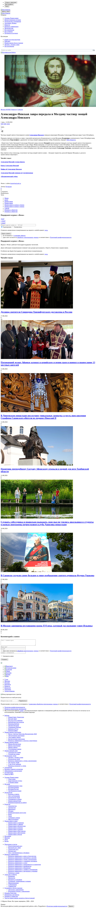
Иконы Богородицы (14, 744)
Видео (6, 841)
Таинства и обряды (10, 874)
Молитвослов (8, 28)
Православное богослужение (13, 43)
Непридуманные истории (12, 20)
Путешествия (8, 772)
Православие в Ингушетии (17, 831)
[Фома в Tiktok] (7, 671)
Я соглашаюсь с (14, 235)
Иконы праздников (14, 745)
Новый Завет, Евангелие (16, 717)
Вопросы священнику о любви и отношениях (23, 869)
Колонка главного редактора (13, 769)
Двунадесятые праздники (16, 735)
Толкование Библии (14, 727)
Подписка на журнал (11, 33)
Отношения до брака (15, 799)
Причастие (11, 878)
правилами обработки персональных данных (43, 704)
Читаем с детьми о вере (11, 44)
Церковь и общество (11, 210)
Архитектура (12, 806)
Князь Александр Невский (10, 165)
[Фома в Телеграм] (8, 669)
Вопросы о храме (13, 873)
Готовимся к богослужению (13, 888)
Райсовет (7, 41)
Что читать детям (13, 762)
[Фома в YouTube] (7, 673)
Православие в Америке (16, 823)
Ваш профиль (9, 4)
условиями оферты (19, 235)
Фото (6, 839)
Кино (10, 814)
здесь (46, 230)
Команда (7, 686)
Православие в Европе (15, 829)
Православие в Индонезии (16, 833)
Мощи (6, 198)
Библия (6, 715)
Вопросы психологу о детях (17, 766)
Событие (20, 109)
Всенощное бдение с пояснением (19, 891)
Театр (10, 816)
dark (5, 124)
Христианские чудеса (15, 781)
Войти (14, 52)
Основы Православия (11, 18)
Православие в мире (11, 821)
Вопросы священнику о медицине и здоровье (22, 871)
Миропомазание (13, 883)
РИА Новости (71, 140)
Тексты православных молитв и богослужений (19, 898)
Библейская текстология (16, 722)
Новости (7, 25)
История (7, 784)
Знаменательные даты (15, 786)
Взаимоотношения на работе (17, 802)
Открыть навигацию (10, 2)
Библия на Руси (13, 729)
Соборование (12, 884)
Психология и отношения (12, 21)
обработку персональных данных (28, 237)
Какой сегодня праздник (12, 39)
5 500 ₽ (3, 223)
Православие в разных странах (14, 205)
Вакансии (7, 688)
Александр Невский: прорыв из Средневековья (17, 173)
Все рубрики (8, 31)
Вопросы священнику (11, 26)
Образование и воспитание (13, 771)
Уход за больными (14, 796)
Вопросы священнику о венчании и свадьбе (22, 858)
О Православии (13, 782)
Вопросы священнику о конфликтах (19, 866)
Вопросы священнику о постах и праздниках (22, 740)
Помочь (7, 9)
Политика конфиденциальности (14, 707)
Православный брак (14, 801)
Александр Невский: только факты (13, 162)
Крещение (11, 876)
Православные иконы (11, 742)
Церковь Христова (10, 893)
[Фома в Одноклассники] (10, 668)
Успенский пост (13, 849)
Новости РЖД (9, 774)
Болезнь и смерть (13, 794)
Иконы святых (13, 747)
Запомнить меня (8, 656)
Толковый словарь (14, 817)
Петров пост (12, 851)
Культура (7, 804)
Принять (71, 906)
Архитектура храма (14, 752)
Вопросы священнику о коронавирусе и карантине (24, 864)
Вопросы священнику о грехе (17, 863)
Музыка (10, 811)
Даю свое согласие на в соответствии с (37, 237)
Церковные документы (11, 895)
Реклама (7, 683)
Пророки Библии (13, 724)
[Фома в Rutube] (7, 674)
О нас (6, 679)
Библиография (13, 730)
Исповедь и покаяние (15, 879)
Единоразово (7, 227)
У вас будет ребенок (14, 764)
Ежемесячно (18, 227)
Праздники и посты (10, 844)
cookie (22, 710)
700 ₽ (2, 219)
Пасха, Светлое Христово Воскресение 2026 (22, 734)
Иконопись (11, 809)
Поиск (7, 6)
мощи (6, 200)
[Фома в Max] (6, 676)
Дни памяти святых (14, 737)
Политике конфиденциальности (57, 906)
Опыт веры (11, 779)
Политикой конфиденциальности (60, 237)
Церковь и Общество (11, 896)
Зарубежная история (14, 791)
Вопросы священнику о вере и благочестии (22, 856)
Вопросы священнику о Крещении (19, 868)
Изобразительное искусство (17, 812)
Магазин (7, 681)
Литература (12, 807)
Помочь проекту (6, 233)
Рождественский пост (15, 846)
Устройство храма (14, 754)
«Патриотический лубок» (9, 176)
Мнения (7, 838)
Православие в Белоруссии (17, 826)
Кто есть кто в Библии (15, 720)
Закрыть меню (6, 11)
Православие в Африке (15, 824)
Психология (8, 792)
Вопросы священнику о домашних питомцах (22, 861)
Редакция (9, 186)
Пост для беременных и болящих (18, 853)
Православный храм (11, 751)
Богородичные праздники (16, 739)
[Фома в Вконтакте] (8, 666)
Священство (12, 886)
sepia (8, 124)
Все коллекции (9, 46)
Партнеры (7, 689)
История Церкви (13, 787)
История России (13, 789)
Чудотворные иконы (14, 749)
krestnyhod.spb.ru (15, 183)
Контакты (7, 684)
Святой (6, 208)
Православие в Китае (15, 834)
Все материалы (9, 30)
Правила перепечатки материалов (15, 709)
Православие (8, 201)
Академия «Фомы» (10, 23)
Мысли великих (13, 819)
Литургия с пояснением (16, 889)
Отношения (8, 767)
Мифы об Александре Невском (11, 169)
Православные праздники (12, 732)
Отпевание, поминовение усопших (19, 881)
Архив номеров (9, 691)
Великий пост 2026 (14, 847)
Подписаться (23, 701)
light (2, 124)
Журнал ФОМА (6, 109)
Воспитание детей (10, 756)
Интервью (7, 836)
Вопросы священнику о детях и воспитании (22, 761)
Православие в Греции (15, 828)
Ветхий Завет (12, 719)
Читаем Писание (13, 725)
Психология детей (14, 759)
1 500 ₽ (3, 221)
